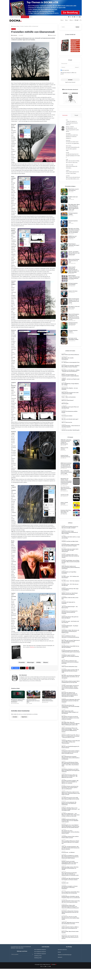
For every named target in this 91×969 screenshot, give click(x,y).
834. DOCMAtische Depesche (40, 949)
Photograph (68, 133)
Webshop (32, 647)
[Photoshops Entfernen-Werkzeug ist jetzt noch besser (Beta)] (33, 694)
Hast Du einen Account (70, 82)
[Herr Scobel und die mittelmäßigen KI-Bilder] (64, 341)
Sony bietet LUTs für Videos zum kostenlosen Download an (66, 488)
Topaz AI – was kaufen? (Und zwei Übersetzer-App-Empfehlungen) (74, 253)
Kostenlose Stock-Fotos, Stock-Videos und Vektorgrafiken (66, 511)
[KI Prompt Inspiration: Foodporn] (64, 333)
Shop (62, 20)
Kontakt (59, 952)
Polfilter (39, 662)
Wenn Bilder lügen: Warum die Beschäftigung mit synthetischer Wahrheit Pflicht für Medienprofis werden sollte (74, 207)
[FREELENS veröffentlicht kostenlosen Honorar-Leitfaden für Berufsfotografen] (76, 442)
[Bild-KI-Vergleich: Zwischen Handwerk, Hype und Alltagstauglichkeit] (64, 278)
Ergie (67, 159)
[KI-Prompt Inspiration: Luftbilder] (64, 215)
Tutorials (21, 26)
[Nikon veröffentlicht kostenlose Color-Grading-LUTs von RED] (76, 473)
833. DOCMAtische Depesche (40, 951)
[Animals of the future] (64, 293)
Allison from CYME (69, 164)
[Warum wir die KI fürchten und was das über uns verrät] (64, 262)
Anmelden (70, 79)
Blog (66, 20)
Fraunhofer (22, 662)
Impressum (60, 957)
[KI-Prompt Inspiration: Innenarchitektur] (64, 286)
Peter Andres (68, 145)
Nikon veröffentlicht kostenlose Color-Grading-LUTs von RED (66, 472)
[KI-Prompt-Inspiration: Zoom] (64, 223)
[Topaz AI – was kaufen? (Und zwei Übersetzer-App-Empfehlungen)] (64, 254)
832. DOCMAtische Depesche (40, 953)
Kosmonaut (68, 140)
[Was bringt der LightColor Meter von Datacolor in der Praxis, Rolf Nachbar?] (18, 694)
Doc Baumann (14, 35)
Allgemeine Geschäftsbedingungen (65, 954)
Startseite (14, 26)
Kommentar (64, 115)
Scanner (46, 662)
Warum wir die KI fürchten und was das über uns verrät (73, 260)
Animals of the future (72, 291)
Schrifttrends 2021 (64, 494)
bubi (67, 119)
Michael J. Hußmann (70, 126)
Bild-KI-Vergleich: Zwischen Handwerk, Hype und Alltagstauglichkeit (74, 277)
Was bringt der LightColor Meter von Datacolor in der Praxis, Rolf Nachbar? (18, 700)
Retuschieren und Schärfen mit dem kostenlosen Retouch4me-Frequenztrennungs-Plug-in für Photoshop (66, 481)
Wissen (71, 20)
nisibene (67, 170)
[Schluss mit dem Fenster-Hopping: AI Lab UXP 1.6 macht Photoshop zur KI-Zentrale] (64, 301)
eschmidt (68, 175)
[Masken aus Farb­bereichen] (76, 450)
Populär (76, 115)
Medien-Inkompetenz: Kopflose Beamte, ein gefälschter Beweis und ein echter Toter (48, 16)
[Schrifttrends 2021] (76, 497)
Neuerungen (31, 662)
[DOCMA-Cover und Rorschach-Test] (64, 239)
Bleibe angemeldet (65, 70)
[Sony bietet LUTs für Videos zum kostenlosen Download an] (76, 489)
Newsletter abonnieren (62, 949)
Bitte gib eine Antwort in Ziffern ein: (68, 72)
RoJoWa (67, 152)
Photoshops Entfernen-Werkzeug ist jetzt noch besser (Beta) (33, 700)
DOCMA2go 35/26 (37, 955)
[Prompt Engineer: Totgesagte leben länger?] (64, 246)
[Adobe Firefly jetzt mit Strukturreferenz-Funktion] (49, 694)
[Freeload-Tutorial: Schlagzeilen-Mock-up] (76, 458)
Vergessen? (77, 67)
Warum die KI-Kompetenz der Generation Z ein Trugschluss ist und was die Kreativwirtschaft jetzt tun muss (73, 317)
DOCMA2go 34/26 (37, 957)
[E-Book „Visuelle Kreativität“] (76, 505)
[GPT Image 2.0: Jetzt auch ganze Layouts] (64, 309)
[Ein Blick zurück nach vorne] (64, 199)
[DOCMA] (15, 20)
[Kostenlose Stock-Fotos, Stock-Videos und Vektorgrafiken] (76, 513)
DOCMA (53, 964)
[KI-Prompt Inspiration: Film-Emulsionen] (64, 325)
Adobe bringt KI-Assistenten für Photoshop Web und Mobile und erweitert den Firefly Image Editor (73, 270)
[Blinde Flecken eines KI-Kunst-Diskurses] (64, 191)
